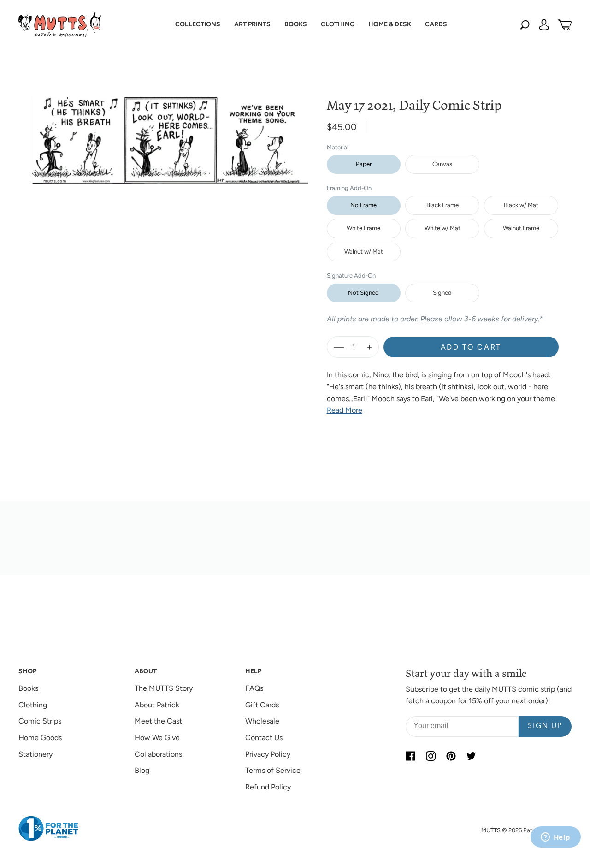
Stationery (35, 754)
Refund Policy (268, 787)
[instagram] (430, 756)
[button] (197, 24)
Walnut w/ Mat (363, 251)
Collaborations (158, 754)
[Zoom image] (170, 133)
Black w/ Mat (521, 205)
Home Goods (40, 737)
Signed (442, 292)
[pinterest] (451, 756)
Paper (364, 163)
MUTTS (491, 830)
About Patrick (157, 704)
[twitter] (471, 756)
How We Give (157, 737)
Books (28, 688)
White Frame (363, 228)
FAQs (254, 688)
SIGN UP (545, 726)
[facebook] (410, 756)
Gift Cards (262, 704)
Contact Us (264, 737)
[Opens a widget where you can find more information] (555, 837)
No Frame (363, 205)
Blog (142, 770)
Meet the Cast (158, 721)
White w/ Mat (442, 228)
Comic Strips (39, 721)
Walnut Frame (521, 228)
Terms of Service (273, 770)
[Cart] (565, 24)
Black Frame (442, 205)
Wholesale (262, 721)
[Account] (544, 24)
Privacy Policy (267, 754)
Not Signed (363, 292)
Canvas (442, 163)
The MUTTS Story (164, 688)
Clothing (32, 704)
